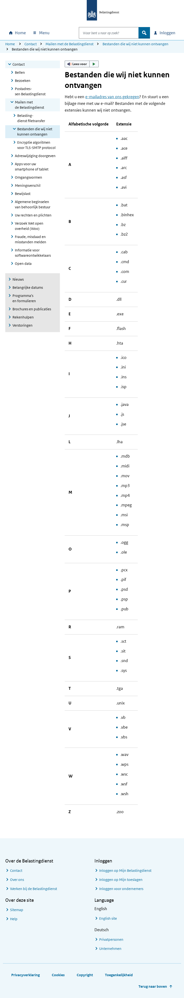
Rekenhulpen (23, 317)
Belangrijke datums (27, 287)
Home (10, 44)
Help (13, 919)
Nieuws (18, 279)
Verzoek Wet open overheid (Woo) (29, 226)
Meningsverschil (27, 185)
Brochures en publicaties (31, 309)
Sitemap (16, 909)
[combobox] (109, 33)
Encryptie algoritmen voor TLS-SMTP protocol (36, 145)
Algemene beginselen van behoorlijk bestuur (32, 204)
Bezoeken (22, 80)
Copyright (85, 975)
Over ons (17, 879)
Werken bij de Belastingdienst (33, 888)
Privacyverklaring (25, 975)
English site (108, 918)
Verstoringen (22, 325)
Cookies (58, 975)
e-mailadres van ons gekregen (112, 96)
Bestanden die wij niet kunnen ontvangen (135, 44)
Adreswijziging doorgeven (35, 155)
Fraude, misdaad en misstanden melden (30, 239)
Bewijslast (22, 193)
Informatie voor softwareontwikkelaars (33, 253)
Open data (23, 263)
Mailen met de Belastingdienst (69, 44)
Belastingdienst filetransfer (31, 118)
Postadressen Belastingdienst (30, 91)
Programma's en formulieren (24, 298)
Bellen (20, 72)
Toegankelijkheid (119, 975)
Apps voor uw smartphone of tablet (31, 166)
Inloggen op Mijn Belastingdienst (125, 870)
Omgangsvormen (28, 177)
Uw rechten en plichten (33, 215)
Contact (30, 44)
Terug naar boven (152, 986)
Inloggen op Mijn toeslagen (121, 879)
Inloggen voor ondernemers (121, 888)
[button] (82, 64)
